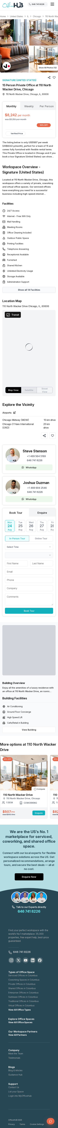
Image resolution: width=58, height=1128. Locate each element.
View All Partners (17, 1035)
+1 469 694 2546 (37, 487)
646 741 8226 (34, 460)
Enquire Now (29, 876)
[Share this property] (44, 435)
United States (16, 16)
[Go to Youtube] (26, 960)
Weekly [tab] (29, 106)
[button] (29, 45)
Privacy (11, 1124)
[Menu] (52, 4)
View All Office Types (19, 1009)
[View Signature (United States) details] (6, 66)
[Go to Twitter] (18, 960)
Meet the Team (15, 1053)
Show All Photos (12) (48, 68)
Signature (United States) (19, 80)
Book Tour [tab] (15, 512)
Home (3, 16)
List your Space (16, 1091)
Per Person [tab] (47, 106)
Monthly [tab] (11, 106)
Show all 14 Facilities (29, 290)
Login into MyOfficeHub (20, 1096)
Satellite (29, 390)
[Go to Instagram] (11, 960)
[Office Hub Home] (12, 5)
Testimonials (14, 1058)
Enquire (39, 813)
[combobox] (29, 547)
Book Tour (29, 611)
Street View (44, 390)
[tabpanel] (29, 119)
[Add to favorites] (52, 435)
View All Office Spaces (20, 1022)
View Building (29, 729)
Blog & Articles (15, 1070)
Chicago (37, 16)
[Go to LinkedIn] (33, 960)
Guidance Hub (15, 1074)
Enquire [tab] (42, 512)
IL (28, 16)
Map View (13, 390)
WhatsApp (31, 467)
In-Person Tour (17, 538)
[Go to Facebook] (40, 960)
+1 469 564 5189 (36, 456)
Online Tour (41, 538)
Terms (22, 1124)
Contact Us (13, 1087)
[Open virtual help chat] (50, 1121)
